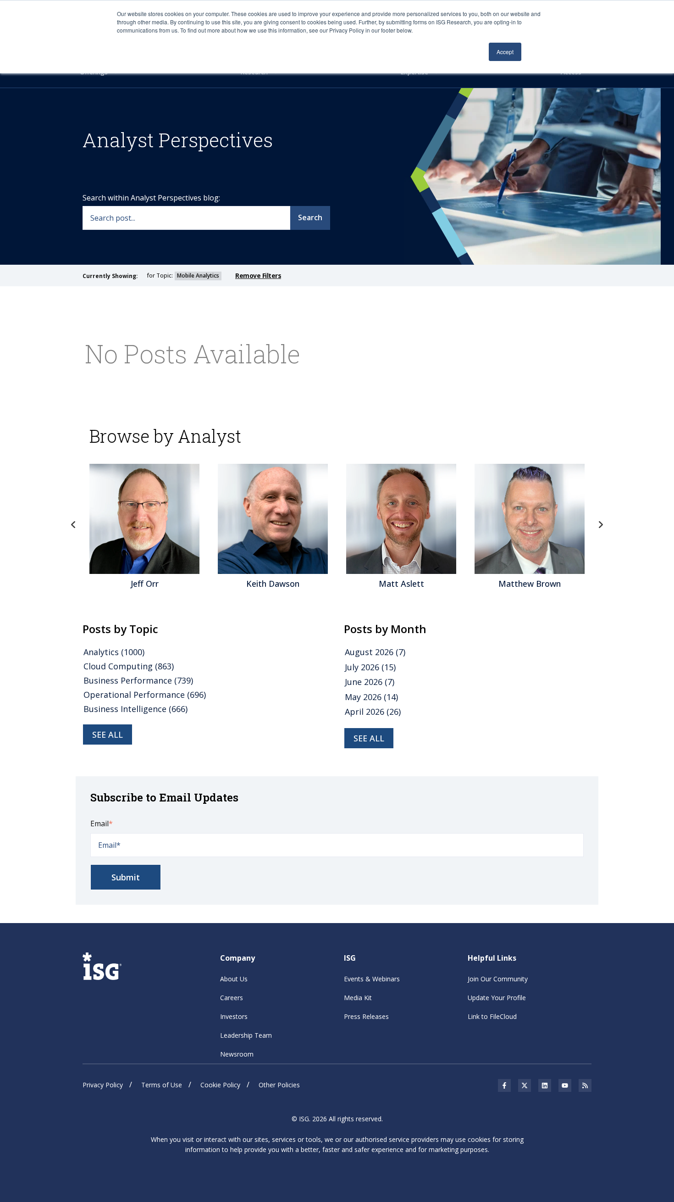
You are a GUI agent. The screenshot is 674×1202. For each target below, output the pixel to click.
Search (310, 217)
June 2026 (369, 681)
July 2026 (370, 667)
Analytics (113, 651)
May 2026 (371, 696)
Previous (73, 524)
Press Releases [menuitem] (366, 1016)
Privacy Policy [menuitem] (103, 1084)
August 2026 (375, 651)
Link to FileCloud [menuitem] (492, 1016)
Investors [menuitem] (234, 1016)
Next (600, 524)
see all (107, 734)
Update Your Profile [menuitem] (497, 997)
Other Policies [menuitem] (279, 1084)
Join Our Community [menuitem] (498, 978)
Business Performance (138, 680)
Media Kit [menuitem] (358, 997)
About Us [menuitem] (234, 978)
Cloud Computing (128, 666)
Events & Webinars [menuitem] (372, 978)
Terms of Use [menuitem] (161, 1084)
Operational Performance (144, 694)
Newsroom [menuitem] (237, 1054)
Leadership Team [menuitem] (246, 1035)
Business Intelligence (135, 708)
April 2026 (373, 711)
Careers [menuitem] (231, 997)
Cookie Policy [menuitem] (220, 1084)
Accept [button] (505, 52)
